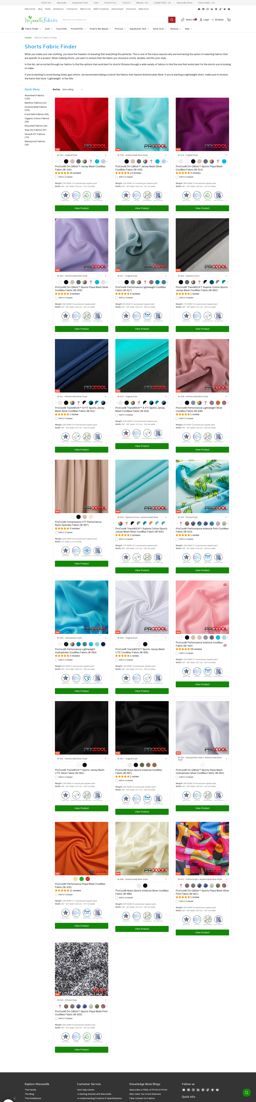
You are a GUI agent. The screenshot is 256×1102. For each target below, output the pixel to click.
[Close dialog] (178, 518)
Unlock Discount (155, 573)
